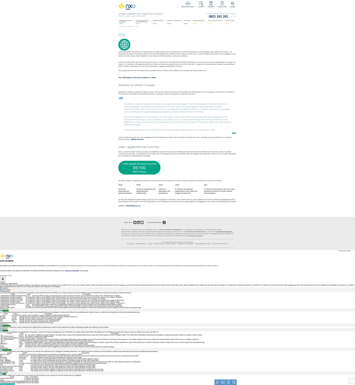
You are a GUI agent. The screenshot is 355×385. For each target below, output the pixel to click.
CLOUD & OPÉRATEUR (174, 20)
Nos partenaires (141, 243)
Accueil (121, 26)
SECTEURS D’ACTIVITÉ (215, 20)
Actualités (211, 6)
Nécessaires (6, 290)
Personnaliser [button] (3, 275)
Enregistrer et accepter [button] (7, 384)
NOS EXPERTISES (198, 20)
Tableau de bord (137, 139)
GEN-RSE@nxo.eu (133, 206)
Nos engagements (130, 26)
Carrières (201, 6)
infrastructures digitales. (196, 235)
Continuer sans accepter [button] (345, 250)
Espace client (222, 6)
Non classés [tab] (4, 372)
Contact (150, 243)
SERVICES (187, 20)
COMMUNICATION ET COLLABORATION (142, 21)
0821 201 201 (218, 16)
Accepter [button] (10, 275)
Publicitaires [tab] (4, 348)
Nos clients (130, 243)
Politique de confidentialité (185, 243)
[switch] (1, 310)
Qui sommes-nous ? (188, 6)
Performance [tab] (4, 324)
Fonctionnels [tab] (4, 309)
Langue (232, 6)
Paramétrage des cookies (203, 243)
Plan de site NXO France (220, 243)
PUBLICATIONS (229, 20)
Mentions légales (171, 243)
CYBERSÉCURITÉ (158, 20)
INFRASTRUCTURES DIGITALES (125, 21)
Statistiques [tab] (4, 329)
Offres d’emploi (159, 243)
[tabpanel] (177, 300)
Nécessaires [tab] (4, 288)
